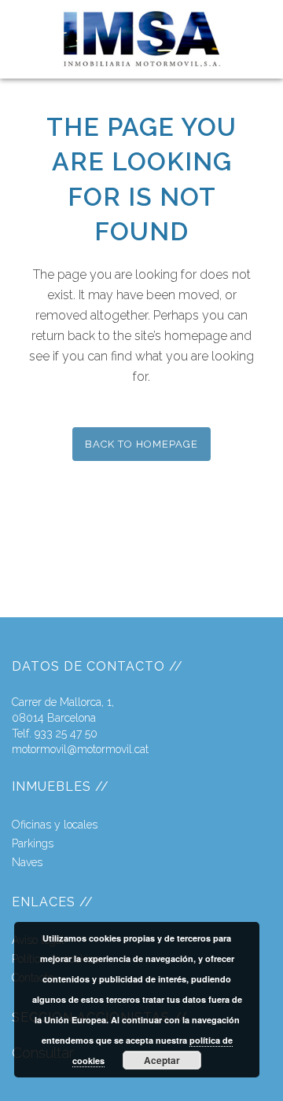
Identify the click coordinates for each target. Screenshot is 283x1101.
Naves (27, 862)
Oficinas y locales (54, 824)
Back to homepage (141, 444)
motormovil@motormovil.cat (80, 749)
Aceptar (162, 1060)
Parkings (32, 843)
